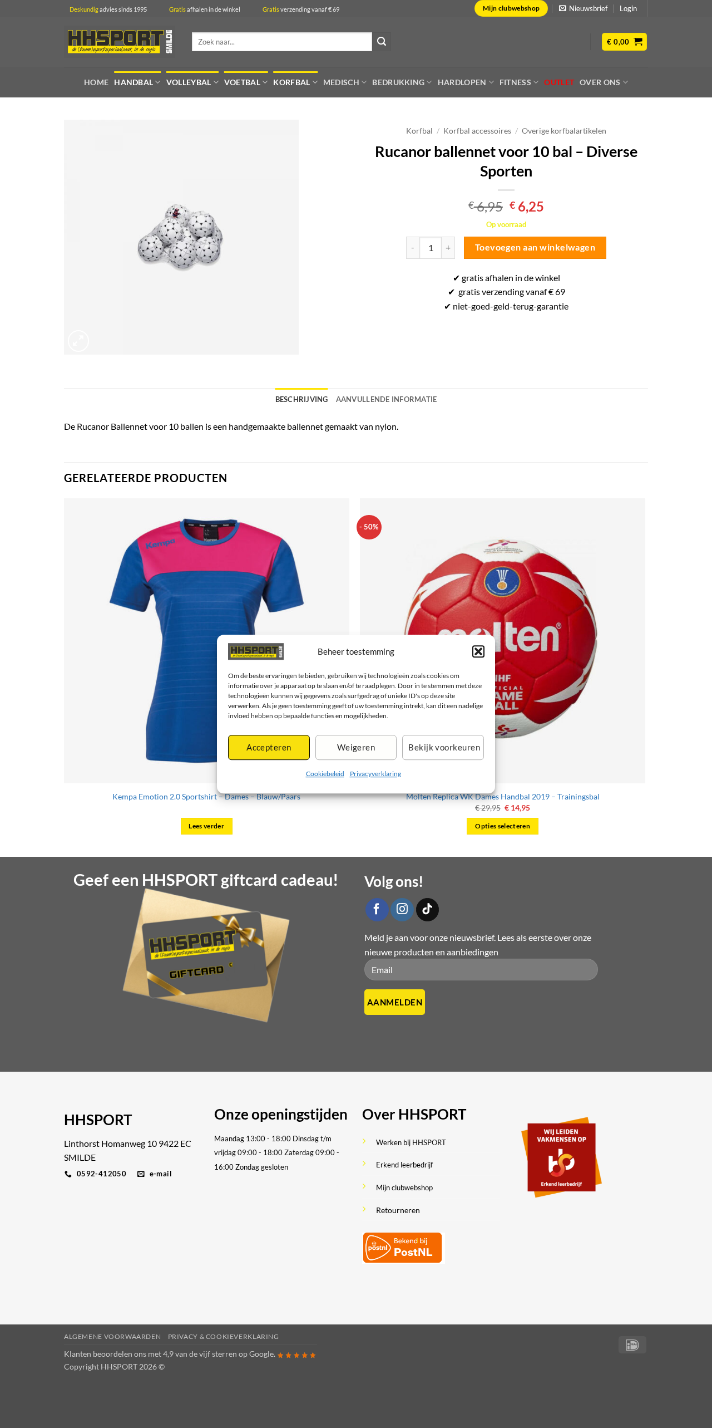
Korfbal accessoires (477, 130)
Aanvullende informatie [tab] (386, 399)
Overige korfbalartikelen (564, 130)
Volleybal (188, 82)
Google (261, 1353)
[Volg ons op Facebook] (377, 909)
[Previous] (64, 676)
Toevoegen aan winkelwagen (535, 247)
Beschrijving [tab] (301, 399)
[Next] (644, 676)
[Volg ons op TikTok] (427, 909)
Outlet (559, 82)
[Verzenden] (381, 41)
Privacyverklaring (375, 773)
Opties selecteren (502, 826)
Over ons (600, 82)
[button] (478, 651)
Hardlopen (462, 82)
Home (96, 82)
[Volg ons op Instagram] (402, 909)
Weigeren (356, 748)
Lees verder (206, 826)
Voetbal (242, 82)
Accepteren (268, 748)
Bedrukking (398, 82)
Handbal (133, 82)
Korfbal (291, 82)
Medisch (341, 82)
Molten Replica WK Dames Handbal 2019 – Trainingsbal (503, 796)
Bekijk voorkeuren (444, 748)
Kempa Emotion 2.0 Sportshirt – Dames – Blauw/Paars (206, 796)
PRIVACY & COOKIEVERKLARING (223, 1336)
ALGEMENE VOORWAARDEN (112, 1336)
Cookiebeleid (325, 773)
